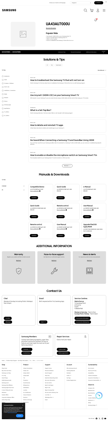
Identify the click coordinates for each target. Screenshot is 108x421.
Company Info (91, 388)
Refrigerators (26, 385)
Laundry (25, 390)
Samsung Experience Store (8, 387)
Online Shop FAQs (6, 399)
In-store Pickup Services (7, 390)
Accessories (26, 402)
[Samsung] (8, 10)
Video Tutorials (58, 65)
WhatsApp (8, 322)
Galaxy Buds (26, 375)
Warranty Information (51, 28)
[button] (67, 81)
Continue (99, 2)
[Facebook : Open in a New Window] (96, 418)
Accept (19, 415)
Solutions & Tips (61, 52)
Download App (26, 353)
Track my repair (62, 349)
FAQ (52, 65)
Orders (68, 375)
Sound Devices (26, 382)
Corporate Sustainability (94, 380)
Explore (3, 402)
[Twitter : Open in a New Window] (99, 418)
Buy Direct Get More (6, 370)
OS (2, 190)
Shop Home (4, 368)
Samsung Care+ (5, 382)
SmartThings (5, 378)
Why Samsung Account (72, 368)
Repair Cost (47, 387)
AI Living (4, 375)
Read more (18, 260)
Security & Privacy (92, 370)
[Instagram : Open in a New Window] (102, 418)
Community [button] (26, 349)
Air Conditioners (27, 392)
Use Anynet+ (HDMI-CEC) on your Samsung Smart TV (59, 36)
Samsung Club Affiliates (7, 385)
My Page (69, 378)
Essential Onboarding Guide (51, 378)
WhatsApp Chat (48, 397)
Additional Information (91, 52)
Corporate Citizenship (93, 378)
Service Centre (48, 382)
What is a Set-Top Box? (52, 39)
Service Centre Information (82, 318)
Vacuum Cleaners (27, 394)
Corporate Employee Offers (8, 397)
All (47, 65)
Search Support (48, 373)
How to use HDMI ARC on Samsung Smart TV (57, 37)
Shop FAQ (47, 375)
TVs (24, 378)
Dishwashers (26, 387)
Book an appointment (63, 353)
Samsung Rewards (71, 370)
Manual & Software (49, 370)
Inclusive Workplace (92, 375)
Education (4, 392)
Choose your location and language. (57, 2)
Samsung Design (92, 405)
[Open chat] (99, 396)
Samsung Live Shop (6, 373)
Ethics (89, 402)
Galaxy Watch (26, 373)
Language (4, 186)
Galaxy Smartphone (27, 368)
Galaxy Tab (25, 370)
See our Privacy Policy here (12, 412)
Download (34, 197)
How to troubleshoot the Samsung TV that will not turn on (60, 40)
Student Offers (5, 394)
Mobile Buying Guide (6, 380)
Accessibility (91, 373)
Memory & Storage (27, 399)
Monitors (25, 397)
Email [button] (42, 322)
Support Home (48, 368)
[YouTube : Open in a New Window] (105, 418)
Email (46, 399)
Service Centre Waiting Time (82, 322)
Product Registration (71, 380)
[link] (95, 20)
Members (69, 373)
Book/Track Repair (49, 385)
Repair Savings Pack (49, 390)
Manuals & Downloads (76, 52)
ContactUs (103, 52)
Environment (91, 368)
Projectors (25, 380)
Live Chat (8, 318)
